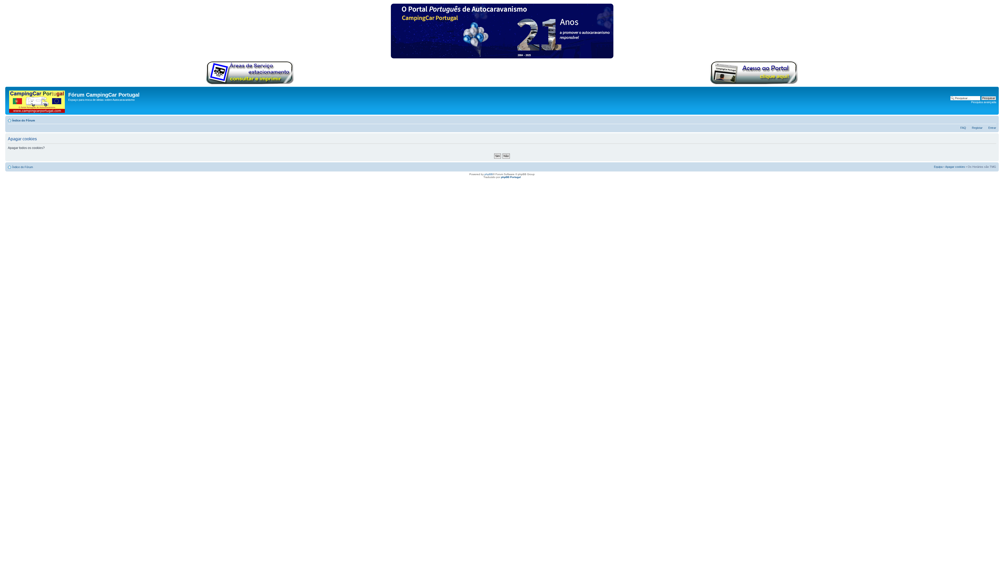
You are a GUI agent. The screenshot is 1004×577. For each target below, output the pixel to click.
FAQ (963, 127)
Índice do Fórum (23, 120)
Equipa (938, 166)
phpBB (488, 174)
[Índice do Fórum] (37, 100)
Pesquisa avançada (983, 102)
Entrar (992, 127)
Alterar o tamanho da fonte (992, 119)
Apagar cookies (955, 166)
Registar (977, 127)
